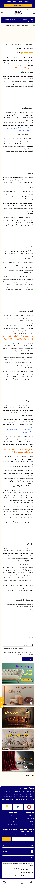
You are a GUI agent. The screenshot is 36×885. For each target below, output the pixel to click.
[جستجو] (2, 13)
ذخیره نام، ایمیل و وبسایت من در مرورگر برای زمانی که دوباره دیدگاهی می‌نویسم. (18, 653)
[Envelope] (2, 706)
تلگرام (4, 845)
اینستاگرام (6, 852)
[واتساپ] (32, 857)
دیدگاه (30, 610)
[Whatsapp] (2, 698)
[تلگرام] (32, 845)
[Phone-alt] (2, 702)
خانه (32, 19)
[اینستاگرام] (32, 851)
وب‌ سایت (30, 638)
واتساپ (5, 858)
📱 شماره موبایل (28, 645)
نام (32, 630)
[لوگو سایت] (18, 13)
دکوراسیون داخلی (23, 19)
